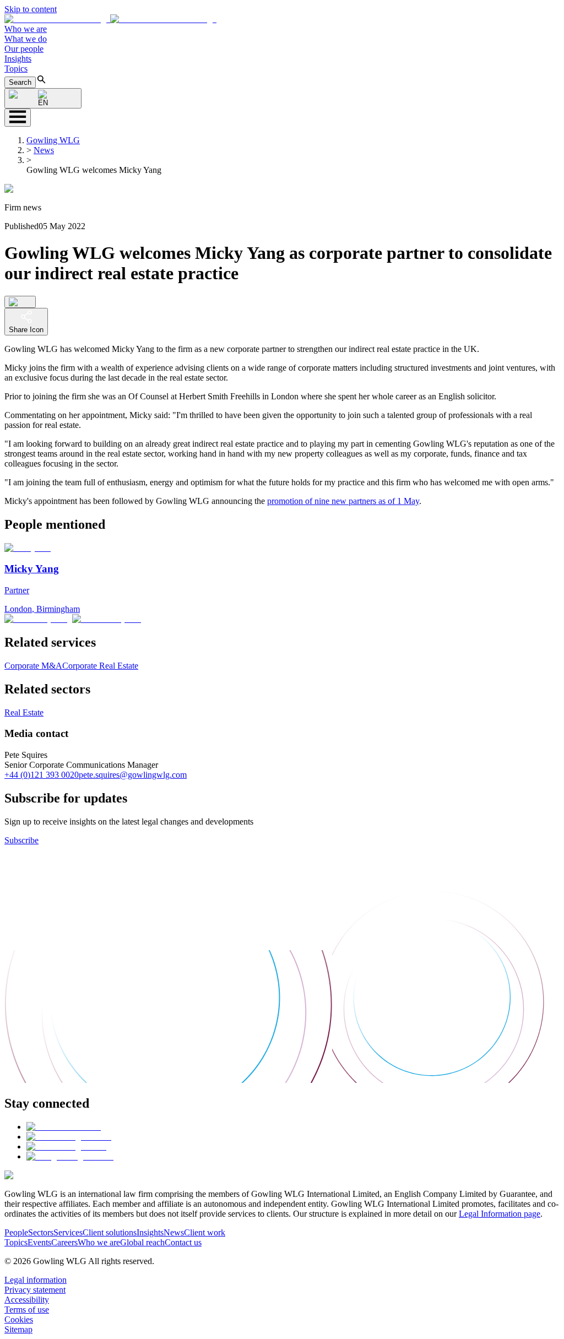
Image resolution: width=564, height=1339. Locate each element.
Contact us (183, 1242)
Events (39, 1242)
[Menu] (17, 118)
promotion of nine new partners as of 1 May (343, 501)
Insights (17, 58)
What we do (25, 39)
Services (68, 1232)
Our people (24, 48)
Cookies (18, 1319)
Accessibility (26, 1299)
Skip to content (30, 9)
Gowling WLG (53, 140)
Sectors (40, 1232)
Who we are (25, 29)
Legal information (35, 1279)
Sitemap (18, 1329)
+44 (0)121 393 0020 (41, 774)
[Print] (20, 302)
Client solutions (110, 1232)
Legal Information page (499, 1213)
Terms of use (26, 1309)
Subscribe (21, 840)
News (44, 150)
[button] (110, 19)
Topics (16, 68)
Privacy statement (35, 1289)
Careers (64, 1242)
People (16, 1232)
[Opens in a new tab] (63, 1126)
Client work (204, 1232)
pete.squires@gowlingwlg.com (133, 774)
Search (20, 82)
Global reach (142, 1242)
